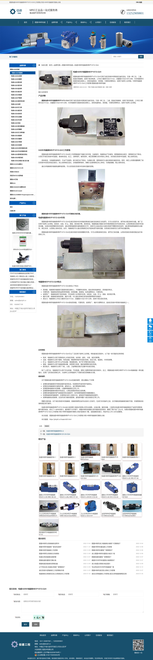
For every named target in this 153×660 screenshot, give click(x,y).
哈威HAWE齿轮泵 (16, 114)
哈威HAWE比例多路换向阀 (19, 148)
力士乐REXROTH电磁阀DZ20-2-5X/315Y (89, 515)
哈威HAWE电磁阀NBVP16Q (111, 476)
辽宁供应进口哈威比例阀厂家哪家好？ (52, 567)
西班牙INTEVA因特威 (16, 176)
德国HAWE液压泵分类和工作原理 (103, 570)
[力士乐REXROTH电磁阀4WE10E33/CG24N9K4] (69, 506)
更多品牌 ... (13, 198)
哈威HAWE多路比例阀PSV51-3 (22, 266)
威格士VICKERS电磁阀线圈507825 (132, 496)
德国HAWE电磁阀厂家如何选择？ (50, 547)
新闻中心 (84, 22)
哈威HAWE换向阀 (16, 82)
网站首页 (43, 635)
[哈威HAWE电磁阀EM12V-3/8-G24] (90, 468)
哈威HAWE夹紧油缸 (17, 158)
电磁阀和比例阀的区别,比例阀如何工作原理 (54, 574)
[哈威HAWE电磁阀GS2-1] (49, 449)
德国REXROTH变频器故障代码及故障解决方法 (23, 279)
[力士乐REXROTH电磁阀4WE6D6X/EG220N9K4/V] (49, 506)
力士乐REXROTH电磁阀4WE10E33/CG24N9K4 (68, 515)
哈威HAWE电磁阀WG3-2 (55, 431)
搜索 (141, 56)
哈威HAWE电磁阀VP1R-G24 (110, 458)
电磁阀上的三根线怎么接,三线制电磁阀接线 (23, 276)
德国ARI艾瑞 (14, 179)
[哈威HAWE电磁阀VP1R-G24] (111, 449)
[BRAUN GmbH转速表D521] (22, 241)
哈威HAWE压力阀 (16, 107)
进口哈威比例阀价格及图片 (101, 563)
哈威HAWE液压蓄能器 (18, 126)
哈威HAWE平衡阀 (16, 98)
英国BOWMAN (14, 172)
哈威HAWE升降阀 (16, 142)
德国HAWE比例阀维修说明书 (49, 543)
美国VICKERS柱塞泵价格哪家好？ (104, 560)
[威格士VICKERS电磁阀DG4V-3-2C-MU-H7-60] (132, 468)
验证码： (18, 617)
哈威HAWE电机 (15, 123)
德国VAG (12, 183)
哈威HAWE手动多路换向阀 (19, 151)
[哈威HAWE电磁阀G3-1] (69, 449)
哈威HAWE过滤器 (16, 117)
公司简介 (98, 22)
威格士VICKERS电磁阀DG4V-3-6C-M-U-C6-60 (110, 496)
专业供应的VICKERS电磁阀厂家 (103, 567)
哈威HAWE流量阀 (16, 139)
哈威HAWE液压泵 (16, 92)
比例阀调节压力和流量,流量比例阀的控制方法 (23, 282)
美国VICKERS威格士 (16, 164)
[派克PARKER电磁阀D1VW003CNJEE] (111, 506)
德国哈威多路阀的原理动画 (48, 563)
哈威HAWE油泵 (15, 104)
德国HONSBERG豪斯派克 (18, 187)
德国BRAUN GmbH (16, 191)
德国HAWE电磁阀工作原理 (48, 550)
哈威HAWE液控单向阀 (18, 101)
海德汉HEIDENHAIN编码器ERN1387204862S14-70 (22, 233)
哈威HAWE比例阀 (16, 76)
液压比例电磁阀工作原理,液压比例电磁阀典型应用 (109, 574)
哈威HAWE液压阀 (16, 85)
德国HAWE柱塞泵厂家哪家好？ (102, 550)
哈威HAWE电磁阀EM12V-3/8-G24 (58, 434)
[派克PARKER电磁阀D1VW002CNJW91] (132, 506)
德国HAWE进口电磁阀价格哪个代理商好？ (106, 543)
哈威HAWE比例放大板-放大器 (20, 161)
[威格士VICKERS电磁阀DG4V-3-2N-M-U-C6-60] (90, 487)
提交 (25, 624)
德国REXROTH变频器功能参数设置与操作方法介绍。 (23, 288)
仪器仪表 (12, 211)
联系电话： (62, 594)
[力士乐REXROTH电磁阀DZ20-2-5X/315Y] (90, 506)
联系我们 (127, 22)
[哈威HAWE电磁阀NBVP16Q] (111, 468)
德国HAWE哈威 (40, 22)
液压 (11, 207)
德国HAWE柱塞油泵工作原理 (102, 547)
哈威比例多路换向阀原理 (47, 557)
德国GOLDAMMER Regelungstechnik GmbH (23, 195)
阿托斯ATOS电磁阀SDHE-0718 (48, 533)
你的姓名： (17, 594)
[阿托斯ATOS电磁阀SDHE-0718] (49, 524)
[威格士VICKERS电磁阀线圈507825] (132, 487)
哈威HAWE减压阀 (16, 110)
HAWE (50, 100)
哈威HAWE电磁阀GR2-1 (130, 457)
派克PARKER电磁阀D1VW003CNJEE (109, 515)
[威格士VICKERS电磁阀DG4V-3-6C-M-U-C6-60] (111, 487)
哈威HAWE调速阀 (16, 136)
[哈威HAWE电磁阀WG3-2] (69, 468)
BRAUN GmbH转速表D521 (22, 249)
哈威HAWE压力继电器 (18, 132)
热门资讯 (23, 270)
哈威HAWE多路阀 (16, 95)
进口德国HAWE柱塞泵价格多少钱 (103, 553)
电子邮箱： (107, 594)
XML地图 (139, 2)
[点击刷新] (38, 617)
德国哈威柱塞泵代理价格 (47, 560)
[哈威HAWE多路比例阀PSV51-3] (22, 257)
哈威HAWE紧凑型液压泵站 (19, 154)
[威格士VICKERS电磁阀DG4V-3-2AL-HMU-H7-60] (69, 487)
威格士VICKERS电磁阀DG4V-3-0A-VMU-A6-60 (47, 496)
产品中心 (69, 22)
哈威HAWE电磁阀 (17, 73)
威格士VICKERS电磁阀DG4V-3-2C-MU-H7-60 (130, 477)
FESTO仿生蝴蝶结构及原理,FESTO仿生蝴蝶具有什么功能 (23, 273)
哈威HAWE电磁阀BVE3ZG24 (87, 458)
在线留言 (113, 22)
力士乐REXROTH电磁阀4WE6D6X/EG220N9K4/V (48, 515)
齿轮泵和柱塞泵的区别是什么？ (21, 285)
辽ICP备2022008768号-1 (52, 652)
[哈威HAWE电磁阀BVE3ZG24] (90, 449)
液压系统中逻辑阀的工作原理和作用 (51, 570)
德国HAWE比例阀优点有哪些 (49, 553)
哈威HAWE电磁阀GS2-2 (47, 476)
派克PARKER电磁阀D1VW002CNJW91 (129, 515)
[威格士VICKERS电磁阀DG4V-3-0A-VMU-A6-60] (49, 487)
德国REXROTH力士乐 (16, 168)
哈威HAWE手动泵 (16, 120)
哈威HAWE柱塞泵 (16, 79)
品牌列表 (55, 22)
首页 (25, 22)
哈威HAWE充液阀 (16, 145)
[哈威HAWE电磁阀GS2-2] (49, 468)
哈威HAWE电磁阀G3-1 (68, 457)
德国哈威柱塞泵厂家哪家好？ (102, 557)
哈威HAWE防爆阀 (16, 129)
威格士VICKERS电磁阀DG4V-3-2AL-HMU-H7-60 (69, 496)
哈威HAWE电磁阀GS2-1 (47, 457)
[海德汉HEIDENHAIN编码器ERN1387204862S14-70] (22, 224)
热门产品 (23, 215)
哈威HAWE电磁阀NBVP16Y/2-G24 (87, 65)
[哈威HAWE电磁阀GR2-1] (132, 449)
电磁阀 (54, 100)
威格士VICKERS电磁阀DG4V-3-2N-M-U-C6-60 (89, 496)
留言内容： (17, 601)
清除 (35, 624)
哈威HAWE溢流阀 (16, 88)
